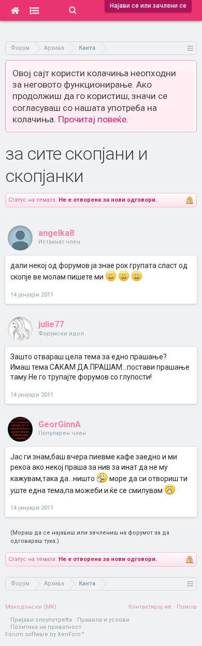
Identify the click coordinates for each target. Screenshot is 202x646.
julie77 (51, 324)
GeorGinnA (59, 424)
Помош (187, 606)
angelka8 (56, 233)
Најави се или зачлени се (148, 5)
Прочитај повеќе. (93, 119)
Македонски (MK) (30, 606)
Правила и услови (103, 619)
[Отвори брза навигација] (190, 48)
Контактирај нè (149, 606)
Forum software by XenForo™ (44, 634)
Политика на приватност (45, 627)
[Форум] (34, 10)
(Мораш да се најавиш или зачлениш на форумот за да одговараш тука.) (89, 536)
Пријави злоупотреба (41, 619)
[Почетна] (14, 10)
